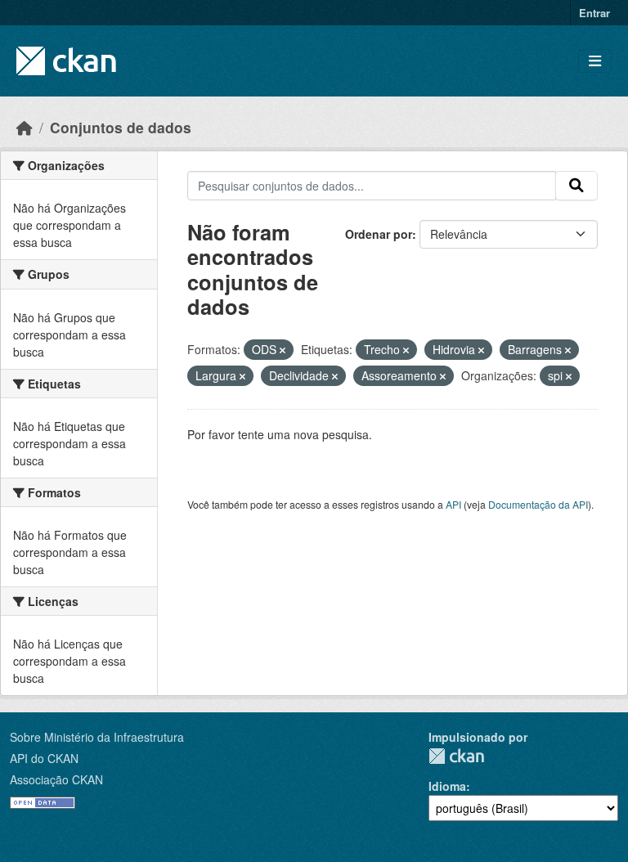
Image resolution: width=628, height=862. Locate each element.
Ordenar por (378, 234)
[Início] (24, 127)
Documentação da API (538, 504)
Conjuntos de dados (120, 127)
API (453, 504)
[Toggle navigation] (595, 61)
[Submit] (576, 185)
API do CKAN (44, 758)
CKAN (456, 756)
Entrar (594, 12)
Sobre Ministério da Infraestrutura (97, 737)
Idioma (447, 786)
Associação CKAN (56, 779)
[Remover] (282, 350)
